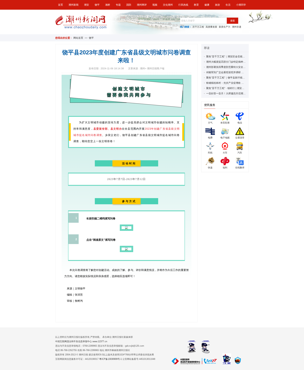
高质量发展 (211, 27)
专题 (118, 4)
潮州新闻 (73, 4)
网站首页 (78, 37)
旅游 (217, 4)
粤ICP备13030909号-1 (110, 359)
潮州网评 (142, 4)
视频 (154, 4)
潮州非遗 (236, 27)
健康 (206, 4)
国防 (128, 4)
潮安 (86, 4)
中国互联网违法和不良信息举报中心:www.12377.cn (81, 341)
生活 (228, 4)
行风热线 (183, 4)
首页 (60, 4)
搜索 (232, 20)
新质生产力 (224, 27)
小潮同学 (241, 4)
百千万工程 (198, 27)
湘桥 (107, 4)
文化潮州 (168, 4)
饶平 (97, 4)
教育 (196, 4)
